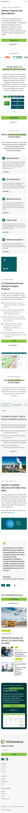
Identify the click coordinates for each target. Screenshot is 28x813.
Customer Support (5, 798)
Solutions (3, 766)
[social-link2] (6, 759)
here (13, 512)
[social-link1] (2, 759)
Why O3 (3, 769)
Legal (2, 796)
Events (2, 784)
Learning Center (5, 781)
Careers (3, 791)
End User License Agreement (16, 806)
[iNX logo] (12, 742)
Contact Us (3, 793)
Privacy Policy (4, 806)
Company (3, 771)
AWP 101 (3, 779)
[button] (3, 585)
